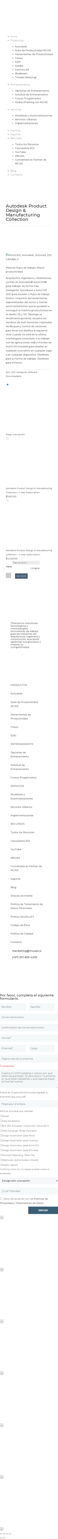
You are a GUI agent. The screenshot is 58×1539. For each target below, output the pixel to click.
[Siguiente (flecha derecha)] (4, 1537)
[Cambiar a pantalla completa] (4, 1533)
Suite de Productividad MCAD (33, 50)
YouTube (20, 152)
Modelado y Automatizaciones (33, 115)
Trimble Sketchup (25, 77)
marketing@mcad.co (26, 951)
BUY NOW (21, 576)
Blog (13, 170)
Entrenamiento (20, 84)
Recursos (16, 138)
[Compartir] (7, 1533)
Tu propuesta (7, 1066)
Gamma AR (22, 69)
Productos (16, 40)
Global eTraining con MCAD (31, 102)
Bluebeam (21, 73)
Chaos (19, 58)
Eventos (15, 130)
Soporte (15, 134)
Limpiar (35, 568)
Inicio (13, 36)
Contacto (16, 174)
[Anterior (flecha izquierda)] (1, 1537)
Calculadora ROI (25, 148)
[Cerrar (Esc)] (10, 1533)
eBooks (19, 155)
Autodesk (21, 46)
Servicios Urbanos (26, 119)
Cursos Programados (28, 98)
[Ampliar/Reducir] (1, 1533)
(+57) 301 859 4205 (24, 957)
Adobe (19, 65)
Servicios (15, 109)
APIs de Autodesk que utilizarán (16, 1111)
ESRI (18, 62)
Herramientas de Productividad (34, 54)
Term (9, 566)
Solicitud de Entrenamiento (31, 94)
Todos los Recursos (27, 144)
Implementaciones (26, 123)
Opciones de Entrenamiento (32, 90)
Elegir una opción (15, 434)
